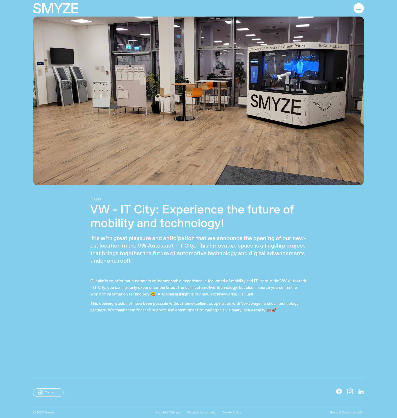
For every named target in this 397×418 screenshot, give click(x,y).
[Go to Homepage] (55, 8)
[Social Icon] (339, 391)
